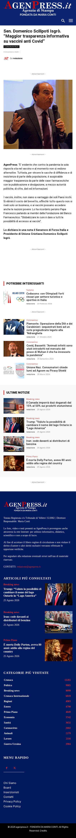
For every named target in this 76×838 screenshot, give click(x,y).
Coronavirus (11, 46)
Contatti (8, 797)
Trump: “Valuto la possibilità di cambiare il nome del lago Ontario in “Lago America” (49, 425)
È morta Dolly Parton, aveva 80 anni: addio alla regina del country (49, 461)
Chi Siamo (10, 783)
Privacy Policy (12, 801)
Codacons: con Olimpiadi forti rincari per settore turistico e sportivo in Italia (45, 297)
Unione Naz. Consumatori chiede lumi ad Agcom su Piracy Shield (47, 369)
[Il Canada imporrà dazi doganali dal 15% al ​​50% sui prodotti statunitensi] (14, 406)
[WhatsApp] (34, 67)
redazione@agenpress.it (28, 566)
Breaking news (33, 399)
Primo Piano (32, 456)
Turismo (30, 290)
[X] (26, 67)
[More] (68, 265)
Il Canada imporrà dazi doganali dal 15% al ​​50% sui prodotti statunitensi (49, 404)
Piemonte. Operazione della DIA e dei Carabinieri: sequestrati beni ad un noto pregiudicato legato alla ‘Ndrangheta (49, 328)
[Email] (42, 67)
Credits (43, 830)
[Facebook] (18, 67)
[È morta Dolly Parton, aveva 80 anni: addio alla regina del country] (14, 463)
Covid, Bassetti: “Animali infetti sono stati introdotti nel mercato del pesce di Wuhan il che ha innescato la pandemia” (49, 350)
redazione (18, 58)
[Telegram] (50, 67)
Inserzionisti (11, 792)
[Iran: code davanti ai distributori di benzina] (14, 444)
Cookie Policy (12, 806)
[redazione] (7, 58)
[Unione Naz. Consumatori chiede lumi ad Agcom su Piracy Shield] (14, 370)
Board (7, 787)
